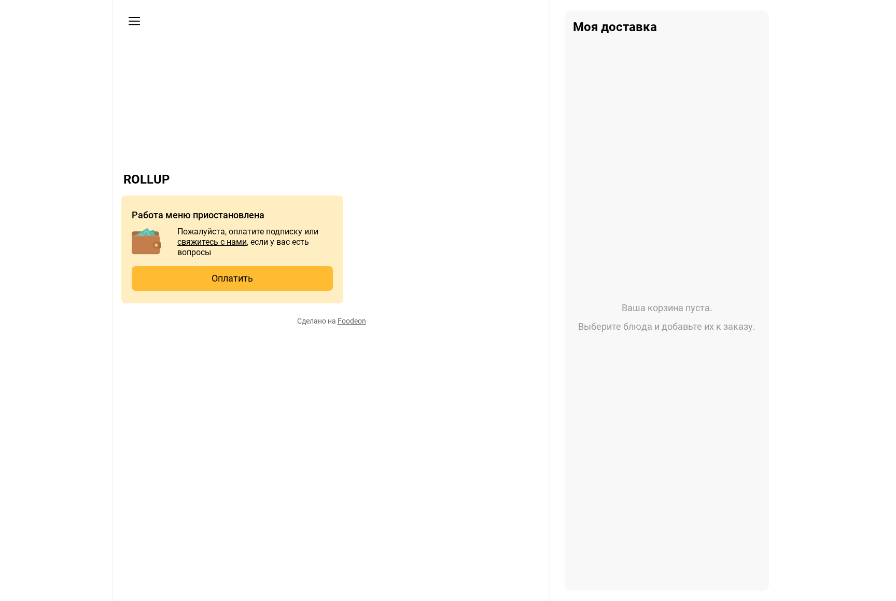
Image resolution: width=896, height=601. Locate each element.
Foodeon (352, 321)
